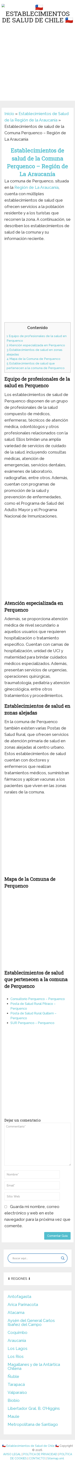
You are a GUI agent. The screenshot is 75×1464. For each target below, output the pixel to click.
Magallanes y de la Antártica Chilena (34, 1366)
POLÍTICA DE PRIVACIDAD (40, 1454)
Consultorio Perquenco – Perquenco (37, 999)
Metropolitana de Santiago (33, 1424)
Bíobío (14, 1400)
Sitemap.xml (55, 1458)
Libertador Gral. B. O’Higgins (34, 1408)
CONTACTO (37, 1458)
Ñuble (13, 1376)
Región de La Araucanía (36, 187)
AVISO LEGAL (12, 1454)
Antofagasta (19, 1296)
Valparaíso (17, 1392)
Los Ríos (16, 1356)
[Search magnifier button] (63, 1258)
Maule (13, 1416)
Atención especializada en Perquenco (36, 345)
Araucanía (17, 1340)
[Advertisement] (37, 63)
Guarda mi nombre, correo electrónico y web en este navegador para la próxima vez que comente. (37, 1216)
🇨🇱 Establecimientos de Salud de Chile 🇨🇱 (30, 1445)
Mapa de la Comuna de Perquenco (33, 359)
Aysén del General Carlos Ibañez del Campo (31, 1322)
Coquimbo (17, 1332)
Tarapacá (16, 1384)
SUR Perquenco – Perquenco (32, 1023)
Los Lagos (17, 1348)
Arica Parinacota (23, 1304)
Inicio (9, 113)
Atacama (16, 1312)
